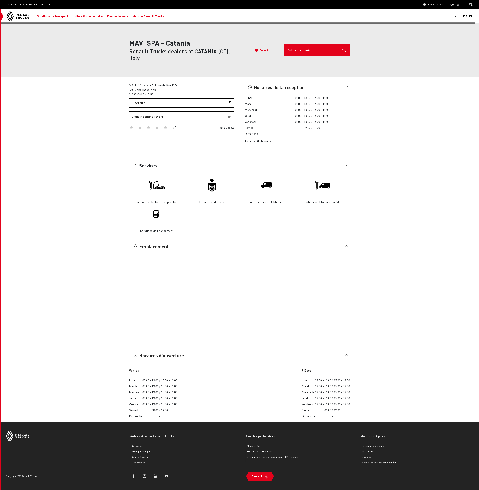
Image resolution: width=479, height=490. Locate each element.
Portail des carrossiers (260, 451)
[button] (52, 16)
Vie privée (367, 451)
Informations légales (373, 445)
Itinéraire (138, 103)
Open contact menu (455, 4)
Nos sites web (435, 4)
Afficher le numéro (299, 50)
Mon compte (138, 462)
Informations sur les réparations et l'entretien (272, 456)
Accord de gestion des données (379, 462)
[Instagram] (144, 476)
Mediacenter (254, 445)
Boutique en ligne (140, 451)
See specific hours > (258, 141)
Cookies (366, 456)
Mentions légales (373, 436)
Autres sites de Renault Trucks (152, 436)
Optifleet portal (140, 456)
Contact (256, 476)
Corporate (137, 445)
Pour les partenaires (260, 436)
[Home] (19, 16)
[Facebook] (133, 476)
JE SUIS (467, 16)
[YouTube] (166, 476)
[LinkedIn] (155, 476)
